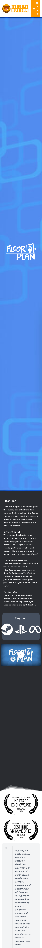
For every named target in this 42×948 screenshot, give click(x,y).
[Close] (39, 2)
